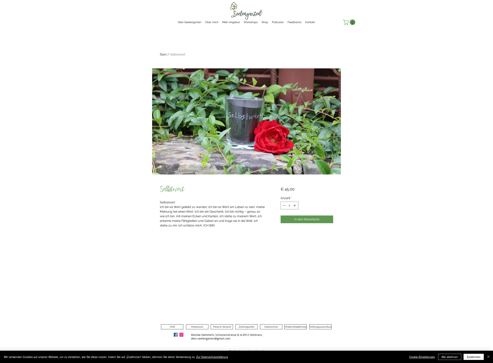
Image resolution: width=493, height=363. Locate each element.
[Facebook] (176, 335)
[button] (350, 22)
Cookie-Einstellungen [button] (422, 357)
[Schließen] (488, 357)
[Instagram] (181, 335)
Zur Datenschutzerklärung (212, 357)
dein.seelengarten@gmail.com (210, 338)
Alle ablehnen (449, 357)
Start (163, 54)
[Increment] (295, 205)
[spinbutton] (289, 205)
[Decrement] (284, 205)
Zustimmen (473, 357)
